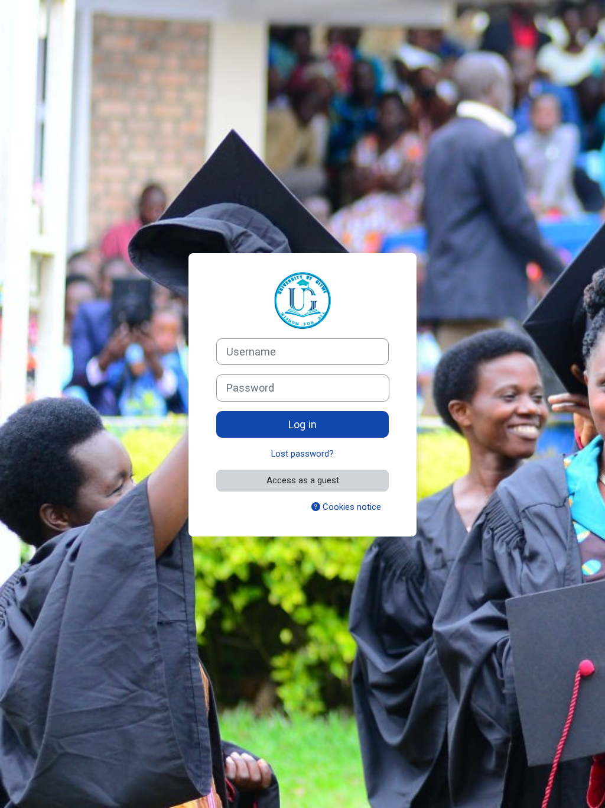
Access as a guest (302, 480)
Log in (302, 424)
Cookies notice (350, 507)
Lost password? (302, 453)
